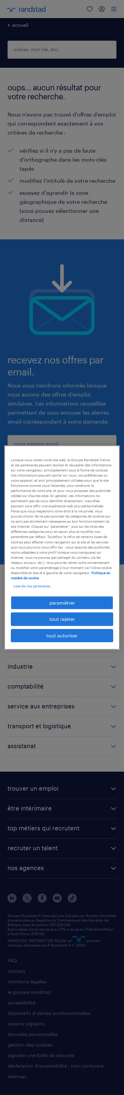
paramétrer (62, 602)
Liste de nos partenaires (31, 586)
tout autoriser (62, 635)
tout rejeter (62, 619)
